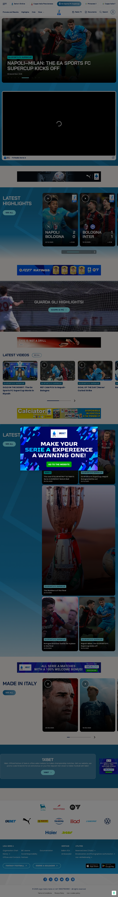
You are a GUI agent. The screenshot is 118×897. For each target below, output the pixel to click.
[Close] (94, 430)
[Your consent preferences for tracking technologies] (114, 893)
